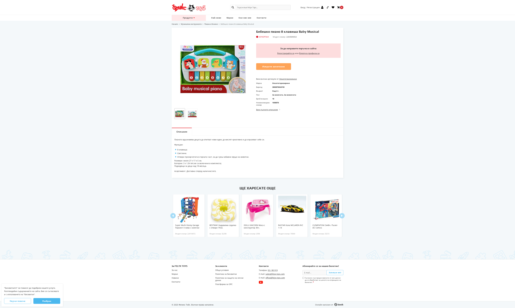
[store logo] (189, 7)
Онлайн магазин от (324, 304)
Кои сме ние (245, 17)
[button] (179, 113)
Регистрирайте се (285, 53)
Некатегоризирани (288, 79)
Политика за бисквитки (226, 274)
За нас (175, 270)
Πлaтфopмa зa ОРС (224, 284)
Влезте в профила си (309, 53)
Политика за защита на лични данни (229, 279)
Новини (175, 278)
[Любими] (333, 7)
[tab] (182, 132)
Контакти (261, 17)
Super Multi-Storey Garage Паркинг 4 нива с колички (187, 226)
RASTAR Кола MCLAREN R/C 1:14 (290, 226)
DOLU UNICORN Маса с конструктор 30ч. (254, 226)
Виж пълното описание (267, 109)
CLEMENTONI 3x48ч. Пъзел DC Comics (324, 226)
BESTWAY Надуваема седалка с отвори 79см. (222, 226)
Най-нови (216, 17)
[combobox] (260, 7)
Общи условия (222, 270)
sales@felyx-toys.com (275, 274)
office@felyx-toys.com (275, 277)
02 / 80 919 (273, 270)
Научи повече (17, 301)
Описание (181, 131)
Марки (230, 17)
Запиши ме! (335, 272)
